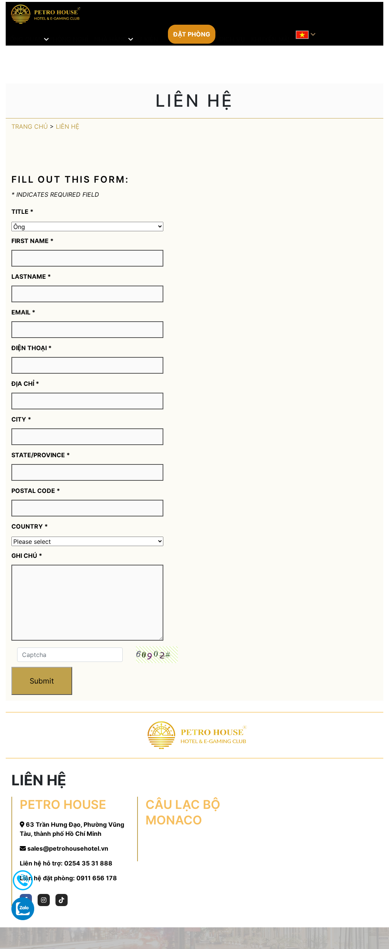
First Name (32, 241)
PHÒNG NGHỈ (68, 39)
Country (29, 526)
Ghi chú (26, 555)
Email (23, 312)
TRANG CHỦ (29, 126)
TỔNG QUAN (24, 39)
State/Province (40, 455)
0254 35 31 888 (88, 863)
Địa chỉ (25, 383)
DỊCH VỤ (232, 39)
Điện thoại (31, 348)
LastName (31, 276)
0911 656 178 (96, 878)
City (21, 419)
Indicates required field (55, 194)
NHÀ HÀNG (110, 39)
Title (22, 211)
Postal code (35, 490)
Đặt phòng (191, 34)
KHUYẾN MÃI (270, 39)
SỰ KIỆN (145, 39)
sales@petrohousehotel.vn (67, 848)
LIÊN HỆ (67, 126)
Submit (42, 680)
